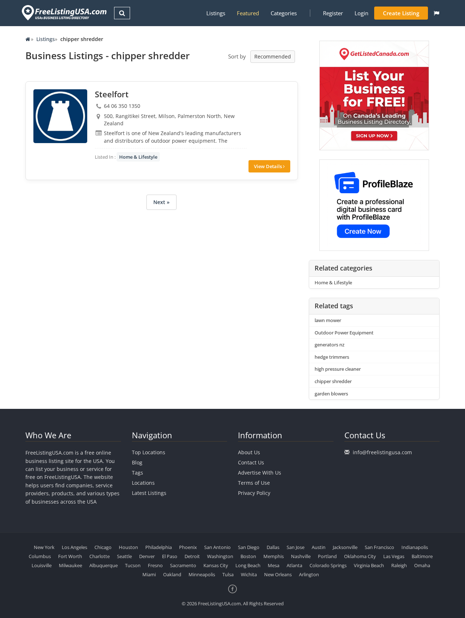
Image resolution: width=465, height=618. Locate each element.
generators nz (329, 344)
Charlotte (99, 556)
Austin (319, 547)
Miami (149, 574)
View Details (268, 166)
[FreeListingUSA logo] (63, 12)
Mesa (273, 565)
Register (333, 13)
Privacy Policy (254, 492)
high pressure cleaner (338, 369)
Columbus (40, 556)
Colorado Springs (328, 565)
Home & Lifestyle (138, 157)
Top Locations (148, 452)
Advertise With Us (259, 472)
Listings (215, 13)
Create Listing (401, 13)
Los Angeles (74, 547)
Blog (137, 462)
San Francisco (379, 547)
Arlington (309, 574)
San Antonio (217, 547)
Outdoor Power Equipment (344, 332)
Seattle (124, 556)
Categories (284, 13)
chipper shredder (333, 381)
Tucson (133, 565)
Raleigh (399, 565)
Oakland (172, 574)
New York (44, 547)
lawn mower (328, 320)
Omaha (422, 565)
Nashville (301, 556)
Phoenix (188, 547)
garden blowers (331, 393)
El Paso (169, 556)
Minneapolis (202, 574)
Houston (128, 547)
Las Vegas (393, 556)
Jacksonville (345, 547)
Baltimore (422, 556)
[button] (436, 13)
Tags (137, 472)
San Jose (295, 547)
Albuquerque (103, 565)
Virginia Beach (369, 565)
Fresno (155, 565)
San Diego (248, 547)
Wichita (249, 574)
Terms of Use (254, 482)
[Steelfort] (60, 116)
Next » (161, 202)
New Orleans (278, 574)
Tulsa (228, 574)
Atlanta (294, 565)
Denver (147, 556)
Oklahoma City (360, 556)
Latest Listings (149, 492)
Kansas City (215, 565)
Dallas (273, 547)
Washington (220, 556)
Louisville (42, 565)
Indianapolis (414, 547)
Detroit (192, 556)
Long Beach (247, 565)
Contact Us (251, 462)
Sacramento (183, 565)
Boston (248, 556)
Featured (248, 13)
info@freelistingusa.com (382, 452)
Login (361, 13)
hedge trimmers (332, 357)
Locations (143, 482)
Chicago (103, 547)
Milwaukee (70, 565)
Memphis (273, 556)
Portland (327, 556)
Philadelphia (158, 547)
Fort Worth (70, 556)
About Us (249, 452)
